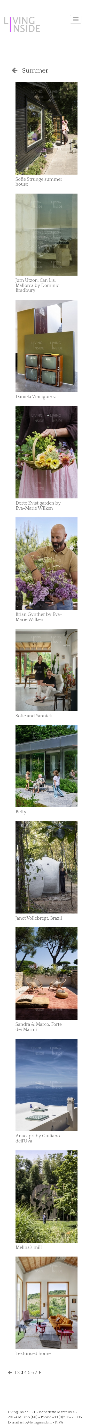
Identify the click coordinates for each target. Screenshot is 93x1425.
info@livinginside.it (36, 1422)
